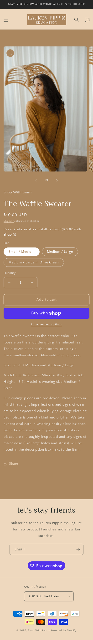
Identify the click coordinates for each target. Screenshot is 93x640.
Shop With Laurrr (39, 630)
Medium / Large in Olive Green (34, 262)
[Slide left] (36, 180)
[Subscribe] (78, 549)
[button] (6, 20)
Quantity (10, 273)
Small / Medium (22, 252)
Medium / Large (60, 252)
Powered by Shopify (64, 630)
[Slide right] (57, 180)
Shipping (9, 221)
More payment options (46, 324)
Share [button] (13, 464)
